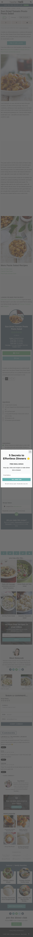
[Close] (30, 451)
